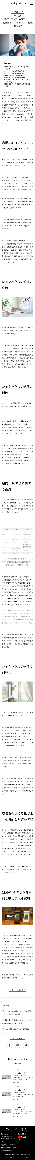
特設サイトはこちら (17, 990)
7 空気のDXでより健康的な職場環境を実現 (17, 85)
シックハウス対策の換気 (12, 1014)
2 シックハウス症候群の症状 (14, 71)
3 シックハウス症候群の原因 (14, 73)
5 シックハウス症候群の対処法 (14, 77)
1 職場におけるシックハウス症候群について (17, 68)
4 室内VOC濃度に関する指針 (14, 75)
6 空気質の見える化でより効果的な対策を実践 (17, 81)
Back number (17, 1038)
